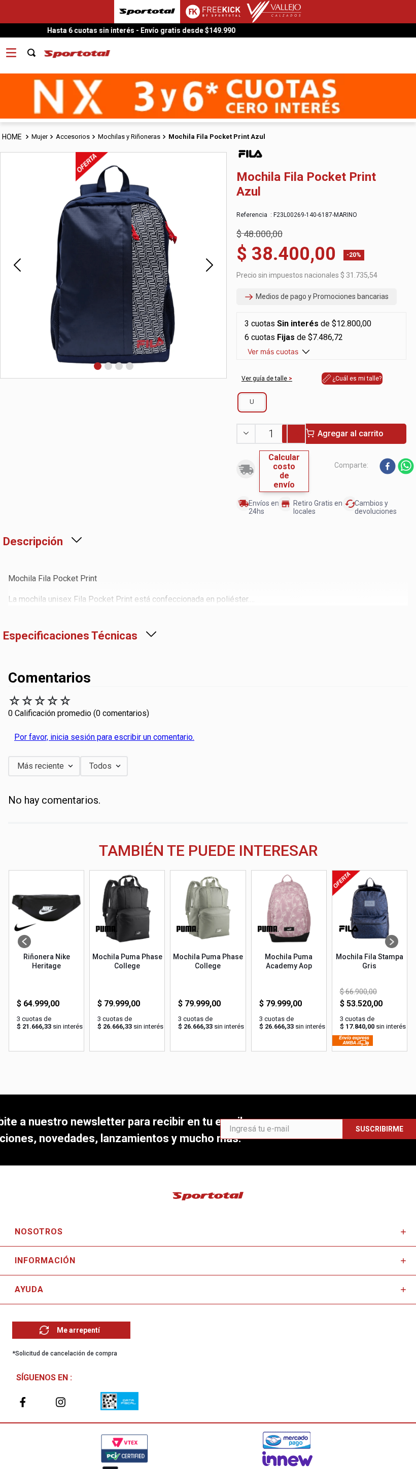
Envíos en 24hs (264, 506)
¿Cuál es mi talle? (357, 378)
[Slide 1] (97, 366)
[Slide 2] (108, 366)
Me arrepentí (78, 1330)
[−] (245, 434)
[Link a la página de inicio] (12, 137)
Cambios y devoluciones (376, 506)
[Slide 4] (129, 366)
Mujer (39, 136)
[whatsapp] (406, 467)
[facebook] (387, 467)
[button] (316, 297)
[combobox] (37, 49)
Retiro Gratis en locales (317, 506)
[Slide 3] (119, 366)
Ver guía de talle (265, 378)
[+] (297, 434)
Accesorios (73, 136)
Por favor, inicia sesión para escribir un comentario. (104, 737)
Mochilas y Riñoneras (129, 136)
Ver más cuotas (273, 351)
